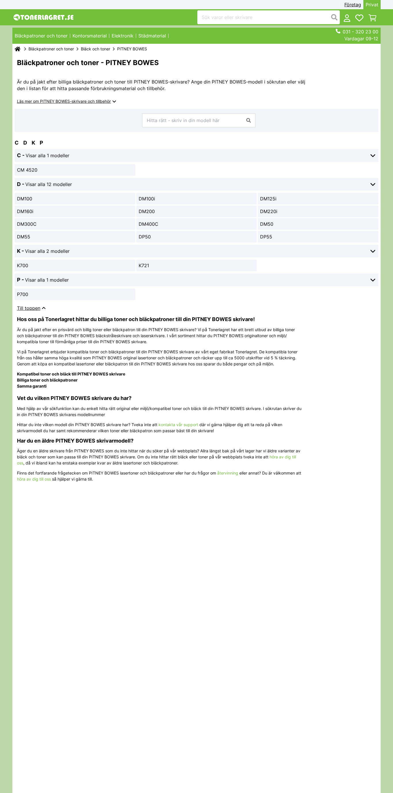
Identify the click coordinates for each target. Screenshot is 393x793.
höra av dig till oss (34, 479)
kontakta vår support (178, 424)
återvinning (227, 473)
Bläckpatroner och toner (51, 48)
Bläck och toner (95, 48)
